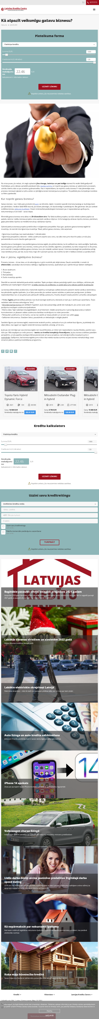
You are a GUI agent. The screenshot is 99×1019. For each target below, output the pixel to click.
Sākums (4, 25)
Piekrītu (49, 1011)
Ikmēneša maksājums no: (7, 71)
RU (83, 2)
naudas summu (46, 186)
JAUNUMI (13, 25)
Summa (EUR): (7, 51)
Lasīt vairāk (50, 1015)
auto (37, 204)
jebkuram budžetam (22, 209)
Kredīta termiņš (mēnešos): (12, 59)
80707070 (93, 2)
